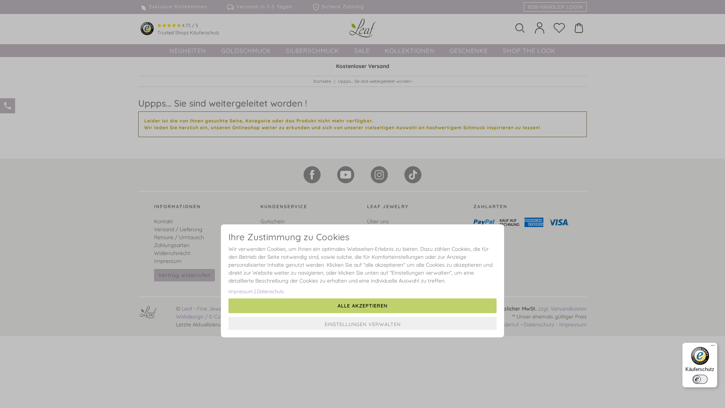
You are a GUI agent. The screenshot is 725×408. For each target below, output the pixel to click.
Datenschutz (270, 291)
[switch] (700, 379)
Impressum (240, 291)
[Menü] (712, 347)
